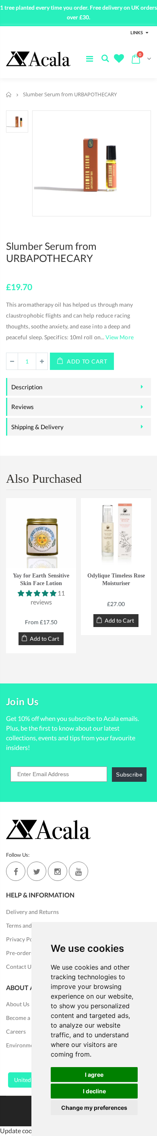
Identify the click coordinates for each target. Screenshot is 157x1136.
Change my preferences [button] (94, 1107)
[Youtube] (78, 871)
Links (136, 32)
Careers (16, 1031)
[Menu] (89, 58)
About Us (17, 1004)
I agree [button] (94, 1074)
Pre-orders (19, 952)
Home (9, 94)
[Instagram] (57, 871)
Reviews (22, 406)
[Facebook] (15, 871)
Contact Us (20, 966)
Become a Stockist (28, 1017)
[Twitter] (36, 871)
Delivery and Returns (32, 911)
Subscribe (129, 774)
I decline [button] (94, 1091)
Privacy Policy (24, 939)
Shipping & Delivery (37, 426)
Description (26, 386)
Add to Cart (87, 361)
